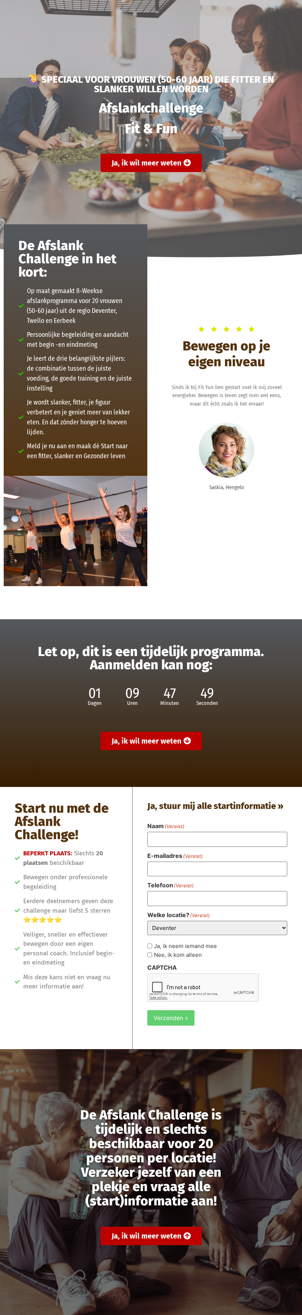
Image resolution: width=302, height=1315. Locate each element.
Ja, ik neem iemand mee (185, 946)
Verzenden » (171, 1018)
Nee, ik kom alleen (178, 955)
